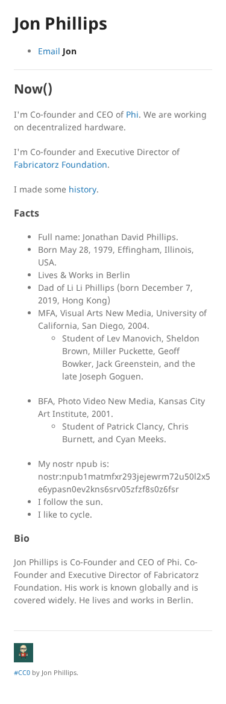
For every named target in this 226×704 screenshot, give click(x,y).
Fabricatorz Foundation (60, 164)
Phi (132, 114)
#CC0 (22, 672)
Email (57, 51)
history (82, 189)
